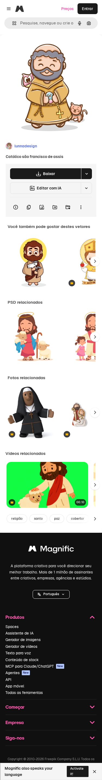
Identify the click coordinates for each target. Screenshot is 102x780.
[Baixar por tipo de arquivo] (86, 173)
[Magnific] (51, 550)
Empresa (14, 722)
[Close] (94, 771)
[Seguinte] (95, 261)
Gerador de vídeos (21, 646)
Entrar (87, 8)
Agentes (17, 672)
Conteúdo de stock (22, 659)
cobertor (77, 518)
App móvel (14, 686)
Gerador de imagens (23, 639)
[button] (51, 594)
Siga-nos (14, 738)
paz (57, 518)
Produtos (14, 617)
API (8, 679)
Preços (67, 8)
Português (51, 594)
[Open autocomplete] (12, 23)
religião (17, 518)
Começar (14, 707)
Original (34, 46)
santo (38, 518)
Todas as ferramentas (24, 692)
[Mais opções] (80, 207)
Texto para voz (18, 653)
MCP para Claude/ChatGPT (34, 666)
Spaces (11, 626)
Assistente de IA (19, 633)
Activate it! (77, 771)
